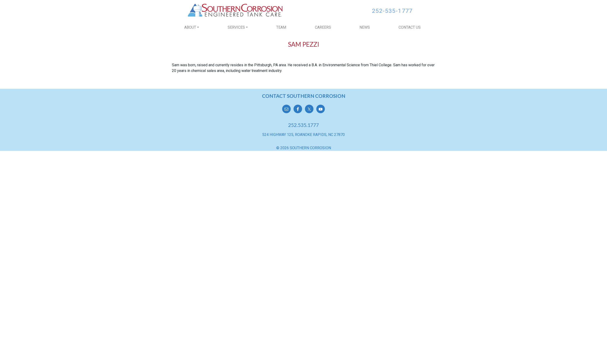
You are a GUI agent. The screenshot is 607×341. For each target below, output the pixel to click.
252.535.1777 (303, 125)
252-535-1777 (392, 11)
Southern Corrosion (235, 10)
